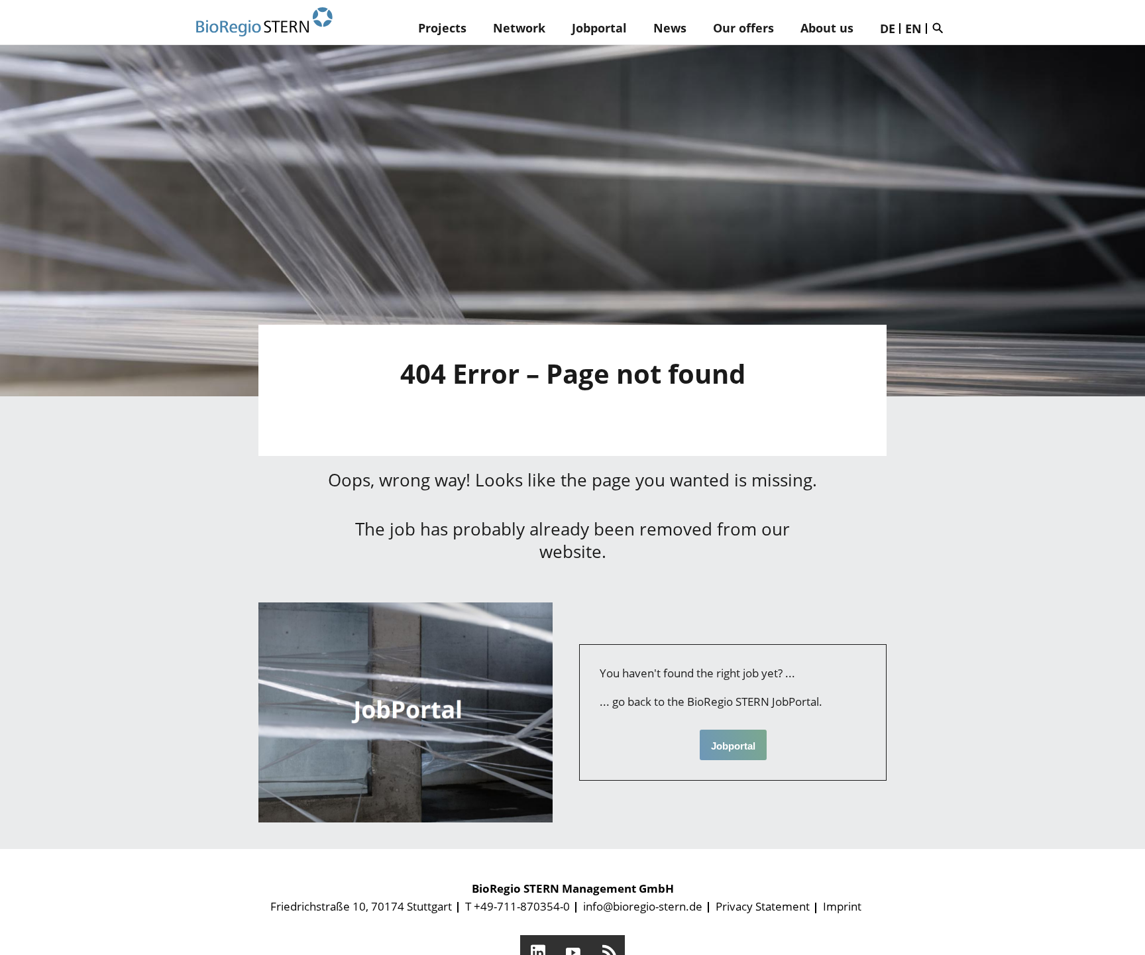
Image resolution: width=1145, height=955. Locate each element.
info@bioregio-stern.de (642, 906)
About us (826, 28)
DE (887, 28)
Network (519, 28)
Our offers (743, 28)
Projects (442, 28)
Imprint (842, 906)
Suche (941, 28)
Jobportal (599, 28)
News (669, 28)
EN (913, 28)
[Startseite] (264, 22)
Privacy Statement (763, 906)
